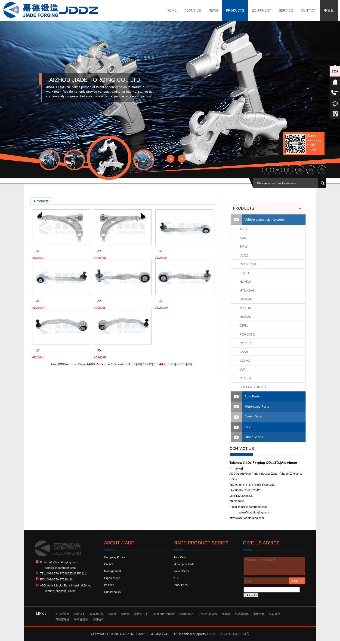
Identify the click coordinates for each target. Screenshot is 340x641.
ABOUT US (192, 10)
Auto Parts (252, 396)
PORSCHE (247, 334)
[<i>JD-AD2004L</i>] (61, 326)
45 (167, 364)
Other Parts (180, 585)
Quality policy (112, 592)
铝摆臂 (125, 614)
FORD (244, 273)
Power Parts (253, 416)
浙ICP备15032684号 (234, 634)
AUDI (243, 238)
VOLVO (245, 361)
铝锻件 (112, 614)
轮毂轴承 (98, 619)
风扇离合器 (97, 614)
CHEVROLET (249, 264)
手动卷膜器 (81, 619)
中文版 (329, 10)
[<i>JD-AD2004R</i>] (122, 326)
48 (183, 364)
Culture (108, 564)
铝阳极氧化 (186, 614)
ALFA (243, 229)
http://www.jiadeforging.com (246, 518)
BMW (243, 246)
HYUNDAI (247, 290)
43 (156, 364)
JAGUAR (246, 299)
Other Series (253, 437)
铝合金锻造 (62, 614)
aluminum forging (164, 614)
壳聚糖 (226, 614)
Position (109, 585)
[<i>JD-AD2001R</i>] (122, 227)
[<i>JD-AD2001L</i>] (61, 227)
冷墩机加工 (141, 614)
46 (172, 364)
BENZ (244, 255)
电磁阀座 (274, 614)
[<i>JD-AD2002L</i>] (184, 227)
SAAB (244, 352)
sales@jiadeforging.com (253, 512)
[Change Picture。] (251, 594)
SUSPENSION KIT (253, 387)
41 (144, 364)
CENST (210, 634)
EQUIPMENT (261, 10)
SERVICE (286, 10)
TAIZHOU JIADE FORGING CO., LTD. (94, 80)
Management (112, 571)
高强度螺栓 (62, 619)
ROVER (245, 343)
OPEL (244, 325)
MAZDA (245, 308)
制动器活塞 (242, 614)
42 (150, 364)
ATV (247, 427)
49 (189, 364)
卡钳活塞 (258, 614)
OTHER (245, 378)
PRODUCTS (235, 10)
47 (178, 364)
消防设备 (79, 614)
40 (139, 364)
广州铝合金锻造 (207, 614)
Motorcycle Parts (256, 406)
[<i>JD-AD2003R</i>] (184, 276)
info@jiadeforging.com (252, 507)
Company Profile (114, 557)
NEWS (213, 10)
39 (133, 364)
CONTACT (308, 10)
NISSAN (245, 317)
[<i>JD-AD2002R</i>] (61, 276)
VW (242, 369)
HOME (171, 10)
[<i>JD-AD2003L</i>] (122, 276)
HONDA (245, 282)
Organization (112, 578)
